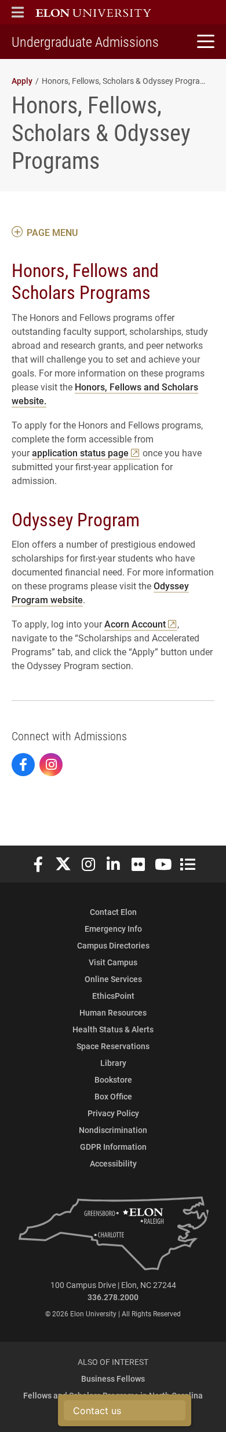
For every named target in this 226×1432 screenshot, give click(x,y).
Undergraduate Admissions (85, 42)
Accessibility (113, 1163)
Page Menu (52, 232)
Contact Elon (113, 911)
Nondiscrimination (113, 1129)
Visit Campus (113, 962)
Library (113, 1062)
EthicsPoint (113, 995)
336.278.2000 (113, 1296)
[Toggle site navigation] (204, 42)
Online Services (113, 978)
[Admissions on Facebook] (23, 764)
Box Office (113, 1096)
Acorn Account (135, 624)
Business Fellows (113, 1378)
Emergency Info (113, 928)
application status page (80, 452)
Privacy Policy (113, 1113)
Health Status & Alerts (113, 1029)
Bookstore (113, 1079)
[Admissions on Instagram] (51, 764)
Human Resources (113, 1012)
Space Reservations (113, 1045)
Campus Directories (113, 945)
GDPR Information (113, 1146)
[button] (18, 12)
